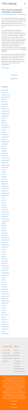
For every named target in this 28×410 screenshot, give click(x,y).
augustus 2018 (5, 167)
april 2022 (3, 132)
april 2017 (3, 204)
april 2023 (3, 123)
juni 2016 (3, 226)
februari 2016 (4, 235)
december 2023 (5, 108)
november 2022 (5, 127)
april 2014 (3, 284)
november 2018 (5, 160)
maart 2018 (4, 179)
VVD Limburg (8, 3)
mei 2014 (3, 282)
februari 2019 (4, 153)
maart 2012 (4, 319)
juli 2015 (3, 249)
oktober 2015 (4, 242)
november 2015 (5, 240)
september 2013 (5, 300)
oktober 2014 (4, 270)
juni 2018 (3, 172)
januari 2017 (4, 209)
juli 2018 (3, 169)
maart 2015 (4, 258)
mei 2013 (3, 310)
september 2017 (5, 193)
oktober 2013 (4, 298)
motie (20, 21)
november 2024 (5, 97)
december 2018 (5, 158)
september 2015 (5, 244)
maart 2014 (4, 286)
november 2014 (5, 268)
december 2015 (5, 237)
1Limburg (6, 68)
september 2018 (5, 165)
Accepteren (14, 401)
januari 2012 (4, 322)
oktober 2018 (4, 162)
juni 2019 (3, 146)
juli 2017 (3, 197)
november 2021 (5, 137)
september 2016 (5, 219)
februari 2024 (4, 104)
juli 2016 (3, 223)
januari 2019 (4, 155)
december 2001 (5, 333)
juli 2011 (3, 331)
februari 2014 (4, 289)
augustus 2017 (5, 195)
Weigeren (14, 404)
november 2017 (5, 188)
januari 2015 (4, 263)
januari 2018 (4, 183)
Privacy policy (14, 407)
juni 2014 (3, 279)
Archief (4, 14)
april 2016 (3, 230)
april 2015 (3, 256)
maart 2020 (4, 139)
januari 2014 (4, 291)
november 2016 (5, 214)
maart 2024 (4, 101)
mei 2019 (3, 148)
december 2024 (5, 94)
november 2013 (5, 296)
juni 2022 (3, 130)
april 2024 (3, 99)
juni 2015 (3, 251)
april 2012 (3, 317)
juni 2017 (3, 200)
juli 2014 (3, 277)
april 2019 (3, 151)
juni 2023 (3, 120)
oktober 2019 (4, 144)
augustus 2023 (5, 116)
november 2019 (5, 141)
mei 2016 (3, 228)
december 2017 (5, 186)
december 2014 (5, 265)
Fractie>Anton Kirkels (11, 14)
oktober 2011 (4, 329)
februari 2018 (4, 181)
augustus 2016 (5, 221)
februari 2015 (4, 261)
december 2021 (5, 134)
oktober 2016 (4, 216)
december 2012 (5, 315)
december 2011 (5, 324)
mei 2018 (3, 174)
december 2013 (5, 293)
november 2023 (5, 111)
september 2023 (5, 113)
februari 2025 (4, 90)
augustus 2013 (5, 303)
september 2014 (5, 272)
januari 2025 (4, 92)
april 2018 (3, 176)
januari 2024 (4, 106)
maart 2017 (4, 207)
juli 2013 (3, 305)
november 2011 (5, 326)
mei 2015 (3, 254)
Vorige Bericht (14, 75)
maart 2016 (4, 233)
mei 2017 (3, 202)
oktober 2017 (4, 190)
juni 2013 (3, 308)
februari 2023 (4, 125)
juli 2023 (3, 118)
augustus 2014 (5, 275)
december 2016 (5, 212)
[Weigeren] (26, 392)
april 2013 (3, 312)
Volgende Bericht (14, 78)
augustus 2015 (5, 247)
